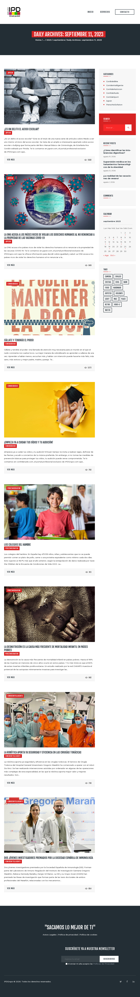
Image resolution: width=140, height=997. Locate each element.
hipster (108, 293)
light (107, 299)
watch (107, 310)
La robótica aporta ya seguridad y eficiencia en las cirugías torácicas (42, 752)
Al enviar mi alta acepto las (90, 964)
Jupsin (10, 73)
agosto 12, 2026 (109, 171)
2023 (49, 40)
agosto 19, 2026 (109, 156)
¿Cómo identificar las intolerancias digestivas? (117, 151)
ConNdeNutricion (114, 89)
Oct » (112, 255)
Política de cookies (88, 935)
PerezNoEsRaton (14, 488)
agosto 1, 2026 (109, 182)
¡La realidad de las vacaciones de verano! (117, 177)
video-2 (117, 304)
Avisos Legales (49, 935)
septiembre (59, 40)
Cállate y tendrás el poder (19, 340)
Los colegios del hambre (17, 544)
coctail (108, 282)
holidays (119, 293)
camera (108, 276)
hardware (117, 288)
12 (109, 242)
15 (121, 242)
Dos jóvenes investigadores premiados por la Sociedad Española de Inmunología (48, 858)
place (123, 299)
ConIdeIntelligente (15, 696)
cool (117, 282)
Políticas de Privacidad (103, 964)
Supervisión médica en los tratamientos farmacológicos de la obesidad (117, 164)
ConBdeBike (112, 81)
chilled (118, 276)
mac (115, 299)
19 (109, 246)
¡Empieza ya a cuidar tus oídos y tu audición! (28, 442)
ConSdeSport (112, 97)
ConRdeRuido (13, 284)
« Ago (106, 255)
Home (38, 40)
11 (105, 242)
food (107, 288)
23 (125, 246)
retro (107, 304)
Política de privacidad (68, 935)
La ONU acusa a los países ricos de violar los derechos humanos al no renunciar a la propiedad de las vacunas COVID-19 (49, 236)
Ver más (11, 159)
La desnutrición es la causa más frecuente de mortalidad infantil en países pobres (46, 648)
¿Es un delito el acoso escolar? (21, 129)
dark (125, 282)
